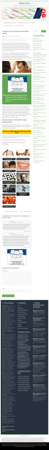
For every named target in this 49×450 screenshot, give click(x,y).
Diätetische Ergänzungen (23, 310)
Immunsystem (21, 354)
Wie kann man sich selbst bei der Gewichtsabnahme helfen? (39, 146)
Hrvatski (27, 380)
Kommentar (5, 270)
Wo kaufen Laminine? (8, 25)
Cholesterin (25, 337)
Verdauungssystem (23, 366)
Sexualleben (28, 362)
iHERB (3, 416)
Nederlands (27, 384)
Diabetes (19, 340)
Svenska (25, 388)
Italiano (19, 384)
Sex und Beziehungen (22, 322)
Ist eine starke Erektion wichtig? (10, 211)
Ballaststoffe (27, 336)
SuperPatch (4, 348)
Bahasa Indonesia (25, 382)
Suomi (19, 380)
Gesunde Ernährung (22, 312)
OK (24, 448)
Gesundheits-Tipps (21, 316)
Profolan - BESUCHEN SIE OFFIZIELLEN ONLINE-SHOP (17, 132)
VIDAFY (3, 334)
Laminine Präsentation (25, 211)
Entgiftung (27, 340)
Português (20, 386)
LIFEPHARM (4, 306)
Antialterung (25, 334)
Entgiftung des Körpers (23, 341)
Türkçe (28, 388)
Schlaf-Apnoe (23, 362)
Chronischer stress (21, 338)
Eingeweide (22, 340)
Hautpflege (28, 349)
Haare (9, 39)
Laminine (21, 357)
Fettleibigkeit (21, 344)
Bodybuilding (20, 337)
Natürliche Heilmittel (22, 318)
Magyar (19, 382)
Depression (26, 338)
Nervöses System (21, 359)
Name (3, 288)
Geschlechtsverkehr (27, 345)
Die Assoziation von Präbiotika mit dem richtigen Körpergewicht (39, 78)
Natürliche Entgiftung (26, 358)
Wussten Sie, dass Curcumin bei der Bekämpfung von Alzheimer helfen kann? (39, 87)
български (20, 376)
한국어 (23, 384)
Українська (20, 390)
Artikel (19, 306)
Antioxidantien (21, 336)
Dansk (28, 376)
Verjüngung (20, 367)
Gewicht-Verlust (22, 348)
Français (23, 380)
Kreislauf (20, 355)
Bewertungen (20, 308)
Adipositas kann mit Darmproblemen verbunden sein (39, 49)
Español (27, 378)
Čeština (24, 376)
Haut (18, 349)
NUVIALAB (4, 394)
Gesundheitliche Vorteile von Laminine (25, 22)
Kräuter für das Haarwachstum (25, 39)
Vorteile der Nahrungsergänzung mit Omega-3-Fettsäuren (38, 40)
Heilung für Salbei (13, 39)
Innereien (27, 353)
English (23, 378)
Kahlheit (18, 39)
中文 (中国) (25, 390)
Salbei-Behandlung (5, 40)
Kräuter (23, 355)
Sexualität (20, 324)
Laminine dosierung (19, 25)
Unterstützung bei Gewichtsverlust (24, 364)
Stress (19, 363)
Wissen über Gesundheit (14, 36)
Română (24, 386)
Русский (28, 386)
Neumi (3, 372)
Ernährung (20, 343)
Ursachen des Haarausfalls (13, 40)
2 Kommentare (23, 40)
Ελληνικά (20, 378)
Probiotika (23, 360)
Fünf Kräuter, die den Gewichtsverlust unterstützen (39, 319)
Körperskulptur (27, 355)
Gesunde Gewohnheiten (22, 314)
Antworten (28, 231)
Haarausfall (6, 39)
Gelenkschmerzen (21, 345)
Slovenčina (20, 388)
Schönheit (6, 36)
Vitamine (24, 367)
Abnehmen (20, 334)
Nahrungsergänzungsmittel (9, 22)
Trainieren (20, 326)
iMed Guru (24, 3)
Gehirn (26, 344)
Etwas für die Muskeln (38, 134)
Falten (24, 342)
